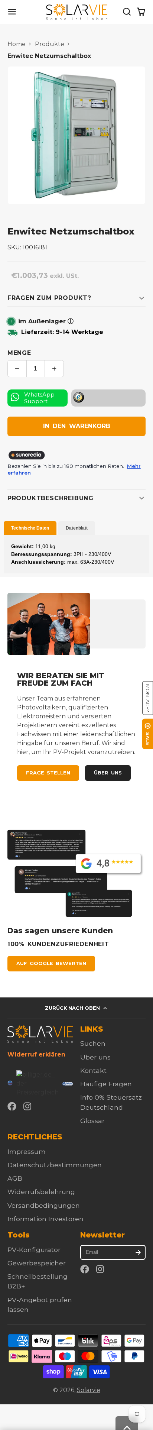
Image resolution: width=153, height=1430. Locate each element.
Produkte (49, 44)
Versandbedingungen (43, 1205)
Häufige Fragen (106, 1084)
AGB (14, 1178)
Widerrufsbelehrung (41, 1192)
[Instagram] (27, 1106)
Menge (19, 352)
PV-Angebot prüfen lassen (39, 1304)
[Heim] (76, 12)
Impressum (26, 1151)
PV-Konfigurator (34, 1249)
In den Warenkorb (76, 426)
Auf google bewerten (51, 963)
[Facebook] (11, 1106)
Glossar (92, 1121)
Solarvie (88, 1390)
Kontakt (93, 1070)
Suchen (92, 1043)
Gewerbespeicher (36, 1263)
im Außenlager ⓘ (46, 321)
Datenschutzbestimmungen (54, 1165)
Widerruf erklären (36, 1054)
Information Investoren (45, 1219)
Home (16, 44)
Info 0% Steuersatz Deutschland (111, 1102)
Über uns (108, 773)
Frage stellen (48, 773)
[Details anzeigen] (40, 1034)
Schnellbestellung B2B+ (37, 1281)
